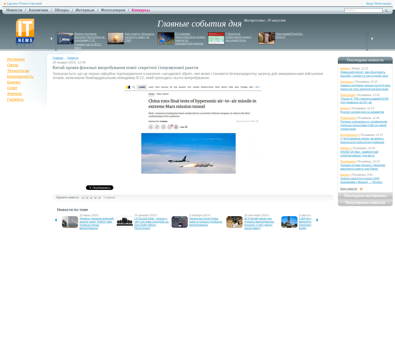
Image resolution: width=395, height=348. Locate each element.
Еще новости (348, 188)
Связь (13, 65)
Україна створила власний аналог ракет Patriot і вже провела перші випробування (97, 223)
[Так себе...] (91, 197)
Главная (58, 58)
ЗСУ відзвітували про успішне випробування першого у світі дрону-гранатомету (259, 223)
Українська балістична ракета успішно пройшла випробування (206, 222)
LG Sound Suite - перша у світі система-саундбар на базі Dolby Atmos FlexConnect (151, 223)
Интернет (16, 59)
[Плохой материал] (87, 197)
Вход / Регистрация (378, 3)
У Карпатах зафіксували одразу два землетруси (238, 37)
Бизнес (14, 82)
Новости (72, 58)
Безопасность (20, 76)
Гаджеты (15, 99)
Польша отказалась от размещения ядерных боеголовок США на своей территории (363, 125)
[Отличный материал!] (99, 197)
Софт (12, 88)
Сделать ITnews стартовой (24, 3)
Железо (14, 93)
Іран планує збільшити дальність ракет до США (140, 37)
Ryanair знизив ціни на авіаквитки (362, 112)
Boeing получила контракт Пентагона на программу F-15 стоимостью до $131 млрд (90, 40)
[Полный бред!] (83, 197)
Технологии (18, 71)
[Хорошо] (95, 197)
